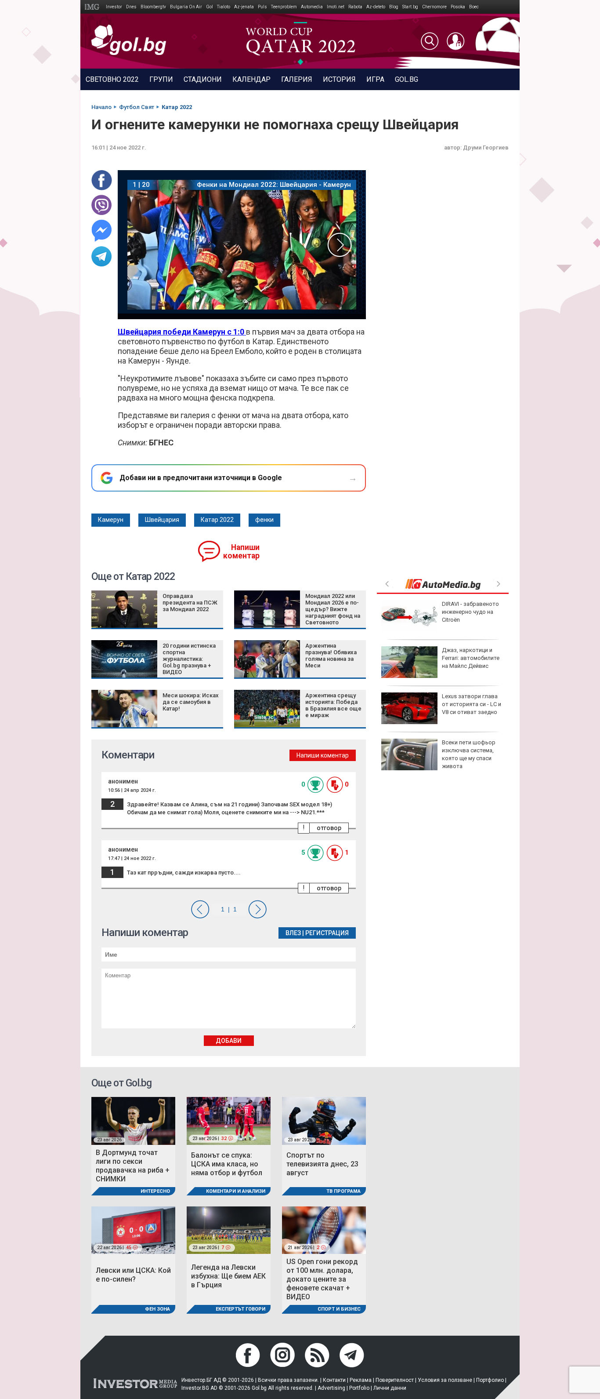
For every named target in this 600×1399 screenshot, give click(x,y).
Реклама (361, 1380)
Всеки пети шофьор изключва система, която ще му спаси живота (468, 754)
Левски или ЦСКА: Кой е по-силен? (133, 1274)
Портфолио (490, 1380)
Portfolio (359, 1388)
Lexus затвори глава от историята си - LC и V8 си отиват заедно (471, 704)
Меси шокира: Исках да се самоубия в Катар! (191, 702)
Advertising (331, 1388)
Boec (474, 6)
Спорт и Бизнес (339, 1309)
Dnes (131, 6)
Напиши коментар (241, 551)
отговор (329, 827)
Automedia (312, 6)
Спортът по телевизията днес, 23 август (322, 1164)
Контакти (334, 1380)
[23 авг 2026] (133, 1120)
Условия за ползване (445, 1380)
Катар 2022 (217, 519)
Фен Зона (157, 1309)
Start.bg (410, 6)
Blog (393, 6)
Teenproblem (284, 6)
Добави (229, 1040)
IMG (93, 7)
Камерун (110, 519)
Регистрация (327, 932)
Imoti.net (335, 6)
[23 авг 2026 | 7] (229, 1229)
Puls (262, 6)
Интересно (155, 1191)
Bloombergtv (153, 6)
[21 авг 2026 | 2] (324, 1229)
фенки (264, 519)
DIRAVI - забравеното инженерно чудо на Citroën (470, 612)
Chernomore (434, 6)
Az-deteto (375, 6)
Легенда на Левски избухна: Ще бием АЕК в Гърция (228, 1276)
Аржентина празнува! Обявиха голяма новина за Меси (331, 655)
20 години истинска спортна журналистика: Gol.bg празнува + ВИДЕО (189, 658)
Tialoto (223, 6)
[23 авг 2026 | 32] (229, 1120)
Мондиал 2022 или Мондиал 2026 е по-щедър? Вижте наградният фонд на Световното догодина (332, 612)
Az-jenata (244, 6)
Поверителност (395, 1380)
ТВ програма (343, 1191)
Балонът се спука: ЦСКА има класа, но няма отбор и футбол (226, 1164)
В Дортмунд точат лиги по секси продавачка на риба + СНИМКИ (133, 1165)
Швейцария (162, 519)
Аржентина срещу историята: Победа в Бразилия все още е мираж (333, 705)
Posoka (458, 6)
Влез (293, 932)
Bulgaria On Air (186, 6)
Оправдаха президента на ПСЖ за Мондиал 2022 (190, 602)
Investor (114, 6)
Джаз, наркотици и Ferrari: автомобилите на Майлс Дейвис (470, 658)
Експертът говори (240, 1309)
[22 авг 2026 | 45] (133, 1229)
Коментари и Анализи (235, 1191)
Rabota (355, 6)
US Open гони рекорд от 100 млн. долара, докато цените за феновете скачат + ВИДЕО (322, 1279)
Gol (209, 6)
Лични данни (389, 1388)
